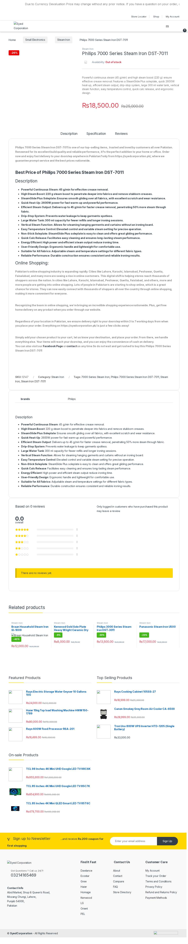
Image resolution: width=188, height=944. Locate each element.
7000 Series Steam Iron (95, 376)
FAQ (115, 886)
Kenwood (86, 897)
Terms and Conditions (158, 881)
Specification (96, 134)
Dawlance (86, 870)
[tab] (68, 135)
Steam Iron (63, 39)
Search (168, 26)
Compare (118, 881)
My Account (172, 16)
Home (12, 39)
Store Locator (139, 16)
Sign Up (167, 841)
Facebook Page (53, 346)
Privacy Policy (153, 886)
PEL (83, 913)
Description (68, 134)
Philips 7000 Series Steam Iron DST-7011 (135, 376)
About (116, 870)
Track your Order (155, 875)
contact (71, 346)
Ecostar (85, 875)
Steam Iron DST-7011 (33, 381)
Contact (117, 875)
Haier (84, 886)
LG (82, 903)
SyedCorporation (21, 933)
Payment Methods (156, 897)
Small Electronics (35, 39)
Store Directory (122, 892)
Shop (156, 16)
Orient (84, 908)
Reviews (121, 134)
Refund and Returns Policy (161, 892)
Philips (71, 398)
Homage (86, 892)
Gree (83, 881)
